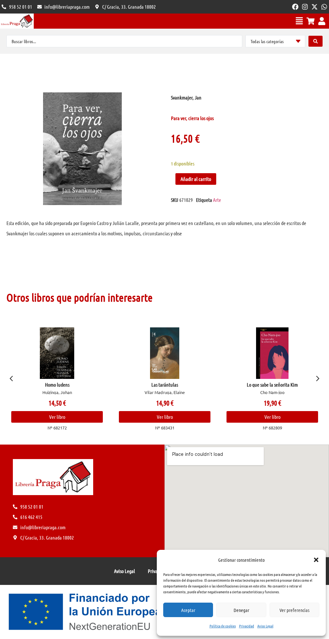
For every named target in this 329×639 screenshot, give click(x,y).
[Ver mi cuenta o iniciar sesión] (322, 21)
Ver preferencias (294, 610)
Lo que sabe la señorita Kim (210, 384)
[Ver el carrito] (311, 21)
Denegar (241, 610)
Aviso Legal (265, 625)
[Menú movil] (299, 21)
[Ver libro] (102, 353)
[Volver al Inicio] (17, 21)
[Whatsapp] (324, 7)
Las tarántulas (102, 384)
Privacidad (246, 625)
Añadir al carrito (196, 179)
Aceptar (188, 610)
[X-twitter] (314, 7)
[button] (316, 560)
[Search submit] (315, 41)
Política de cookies (222, 625)
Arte (217, 200)
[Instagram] (305, 7)
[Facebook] (295, 7)
